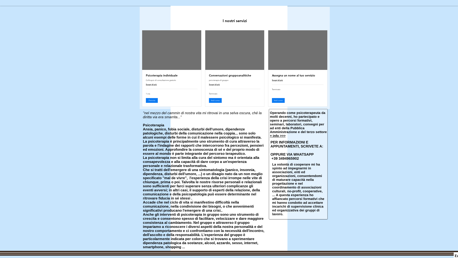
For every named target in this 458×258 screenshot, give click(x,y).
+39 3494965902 (285, 158)
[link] (172, 75)
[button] (152, 100)
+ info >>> (278, 136)
